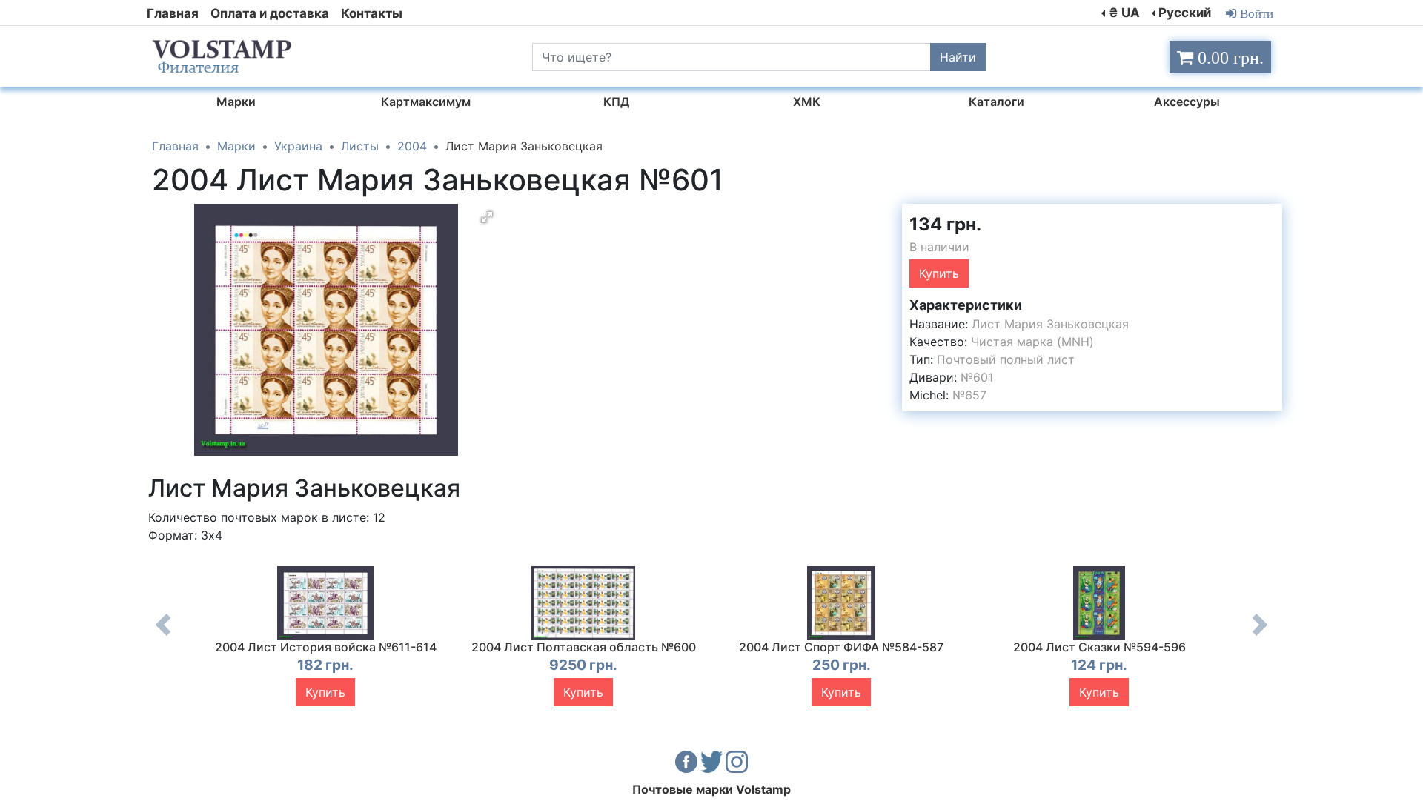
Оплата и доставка (269, 13)
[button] (487, 217)
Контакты (371, 13)
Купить (939, 273)
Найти (958, 57)
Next (1260, 636)
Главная (173, 13)
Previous (163, 636)
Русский (1184, 12)
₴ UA (1124, 12)
